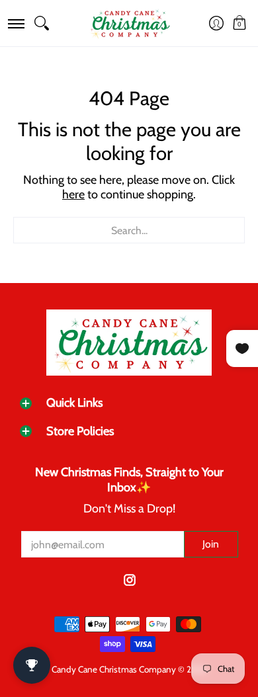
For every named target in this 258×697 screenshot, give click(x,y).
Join (210, 544)
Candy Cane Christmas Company (114, 669)
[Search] (41, 23)
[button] (15, 23)
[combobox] (129, 230)
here (73, 194)
